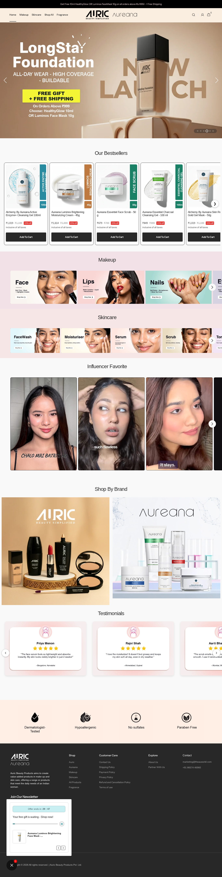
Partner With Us (156, 767)
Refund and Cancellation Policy (114, 782)
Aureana (73, 767)
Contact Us (105, 762)
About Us (153, 762)
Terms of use (106, 787)
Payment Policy (107, 772)
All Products (75, 782)
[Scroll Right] (216, 653)
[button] (193, 15)
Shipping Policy (107, 767)
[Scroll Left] (5, 653)
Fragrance (74, 787)
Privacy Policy (106, 777)
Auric (71, 762)
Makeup (73, 772)
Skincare (73, 777)
